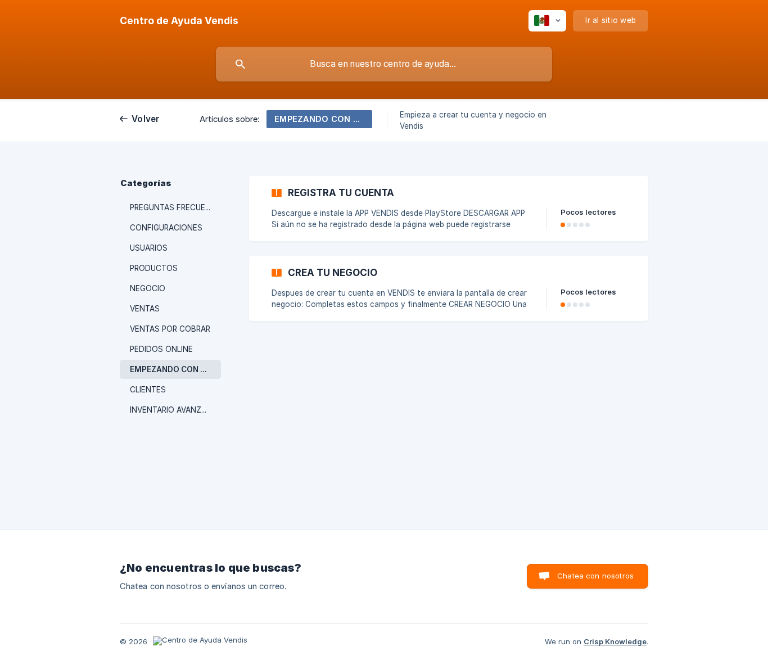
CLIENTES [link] (148, 389)
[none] (179, 20)
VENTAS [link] (145, 308)
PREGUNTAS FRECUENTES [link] (175, 207)
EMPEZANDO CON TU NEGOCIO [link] (175, 369)
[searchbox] (384, 64)
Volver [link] (146, 119)
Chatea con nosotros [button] (595, 575)
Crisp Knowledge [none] (615, 641)
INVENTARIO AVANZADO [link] (174, 409)
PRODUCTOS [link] (154, 268)
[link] (448, 208)
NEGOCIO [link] (147, 288)
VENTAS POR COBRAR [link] (170, 328)
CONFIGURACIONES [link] (166, 227)
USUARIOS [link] (149, 247)
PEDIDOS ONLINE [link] (161, 349)
